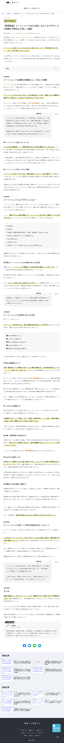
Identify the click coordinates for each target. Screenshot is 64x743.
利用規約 (25, 735)
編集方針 (31, 735)
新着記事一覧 (31, 730)
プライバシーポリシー (31, 732)
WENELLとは (37, 735)
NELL (3, 13)
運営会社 (23, 732)
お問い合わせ (40, 732)
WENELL (9, 13)
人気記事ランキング (39, 730)
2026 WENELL (32, 740)
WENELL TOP (23, 730)
